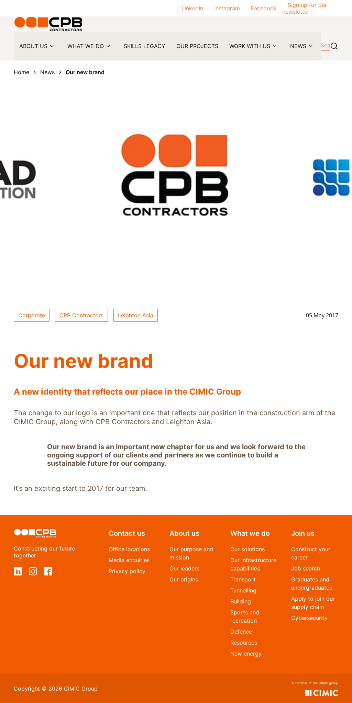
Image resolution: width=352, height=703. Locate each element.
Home (21, 72)
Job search (305, 568)
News (47, 72)
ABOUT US (33, 46)
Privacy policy (127, 571)
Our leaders (184, 568)
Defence (241, 631)
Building (240, 601)
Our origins (183, 579)
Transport (243, 579)
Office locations (129, 549)
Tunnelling (243, 590)
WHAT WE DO (85, 46)
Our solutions (247, 549)
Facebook (264, 8)
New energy (246, 653)
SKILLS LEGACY (144, 46)
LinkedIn (192, 8)
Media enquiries (129, 560)
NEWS (298, 46)
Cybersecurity (309, 617)
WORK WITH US (249, 46)
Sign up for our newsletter (304, 8)
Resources (243, 642)
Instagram (227, 8)
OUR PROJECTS (197, 46)
